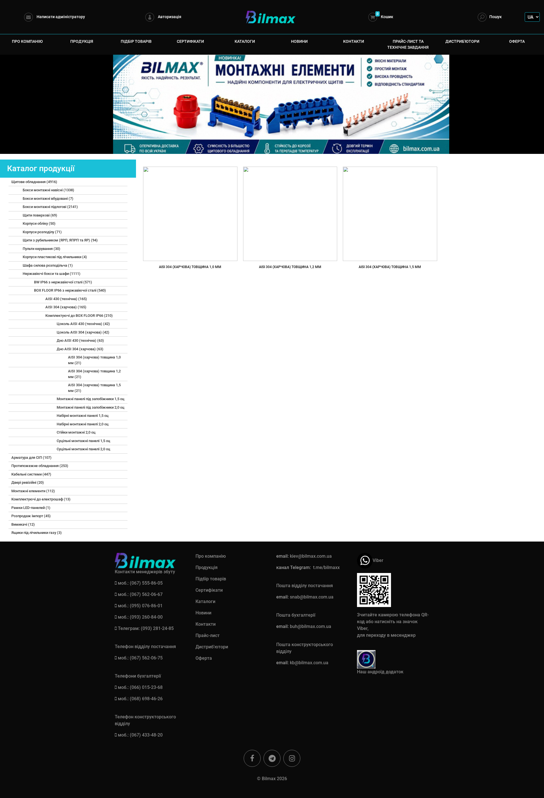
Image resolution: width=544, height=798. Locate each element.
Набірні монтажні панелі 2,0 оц (83, 424)
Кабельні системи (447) (31, 474)
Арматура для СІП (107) (31, 457)
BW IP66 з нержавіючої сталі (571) (63, 282)
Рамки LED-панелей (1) (30, 508)
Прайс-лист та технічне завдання (408, 44)
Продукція (81, 41)
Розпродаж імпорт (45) (31, 516)
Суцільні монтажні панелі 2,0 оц (83, 449)
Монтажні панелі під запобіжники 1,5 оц (90, 399)
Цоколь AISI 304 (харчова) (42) (83, 332)
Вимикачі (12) (23, 524)
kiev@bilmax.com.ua (311, 556)
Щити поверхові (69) (40, 215)
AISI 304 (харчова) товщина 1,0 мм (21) (94, 360)
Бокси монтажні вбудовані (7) (48, 198)
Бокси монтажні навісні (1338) (48, 190)
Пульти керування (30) (41, 249)
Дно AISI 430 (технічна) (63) (80, 340)
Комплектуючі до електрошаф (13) (41, 499)
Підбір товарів (136, 41)
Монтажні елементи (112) (33, 491)
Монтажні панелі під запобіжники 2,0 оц (90, 407)
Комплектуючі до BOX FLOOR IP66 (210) (79, 315)
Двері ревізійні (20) (27, 482)
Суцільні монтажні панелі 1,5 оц (83, 441)
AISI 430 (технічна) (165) (66, 299)
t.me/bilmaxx (326, 567)
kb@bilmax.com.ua (309, 662)
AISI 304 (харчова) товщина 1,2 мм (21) (94, 374)
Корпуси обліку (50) (39, 223)
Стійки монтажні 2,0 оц (76, 432)
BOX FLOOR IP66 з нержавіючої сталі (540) (70, 290)
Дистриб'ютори (462, 41)
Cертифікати (190, 41)
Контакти (353, 41)
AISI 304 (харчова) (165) (65, 307)
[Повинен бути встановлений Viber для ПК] (365, 560)
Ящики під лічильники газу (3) (36, 532)
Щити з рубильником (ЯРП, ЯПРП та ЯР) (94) (60, 240)
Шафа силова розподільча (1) (48, 265)
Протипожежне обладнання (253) (39, 466)
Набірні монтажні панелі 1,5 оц (83, 415)
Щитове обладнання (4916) (34, 182)
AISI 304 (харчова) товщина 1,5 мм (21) (94, 388)
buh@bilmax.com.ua (310, 626)
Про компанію (27, 41)
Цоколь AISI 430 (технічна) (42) (83, 324)
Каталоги (245, 41)
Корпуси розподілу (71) (42, 232)
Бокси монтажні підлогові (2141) (50, 207)
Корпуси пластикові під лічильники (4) (55, 257)
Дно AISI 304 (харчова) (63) (80, 349)
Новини (299, 41)
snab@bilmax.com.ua (311, 597)
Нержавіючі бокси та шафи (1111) (51, 273)
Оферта (517, 41)
